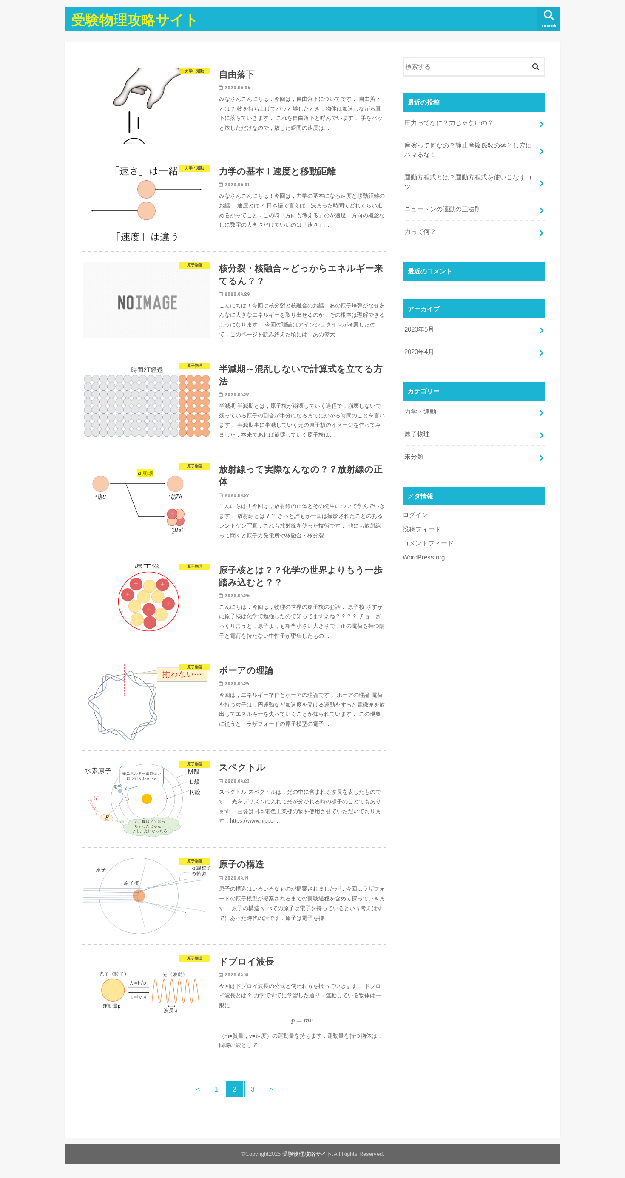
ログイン (415, 514)
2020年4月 (419, 352)
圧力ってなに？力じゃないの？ (449, 122)
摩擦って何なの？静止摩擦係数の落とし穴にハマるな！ (468, 150)
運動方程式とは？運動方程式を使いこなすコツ (468, 182)
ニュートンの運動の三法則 (442, 209)
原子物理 (417, 434)
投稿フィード (422, 529)
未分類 (413, 456)
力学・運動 (420, 411)
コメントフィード (428, 543)
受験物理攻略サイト (135, 19)
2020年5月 (419, 329)
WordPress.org (424, 557)
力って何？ (420, 231)
